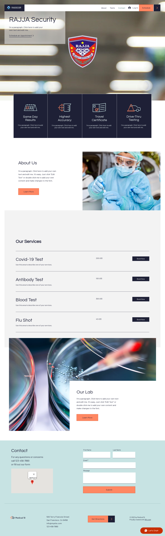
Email (85, 460)
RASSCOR (16, 7)
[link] (53, 259)
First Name (87, 450)
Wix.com (148, 520)
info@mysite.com (54, 523)
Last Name (117, 450)
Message (86, 470)
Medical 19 (20, 517)
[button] (140, 258)
